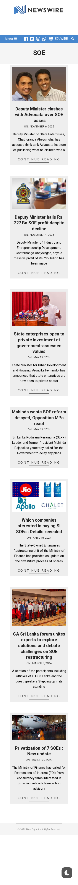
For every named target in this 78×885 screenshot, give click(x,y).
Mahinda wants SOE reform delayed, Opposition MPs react (39, 417)
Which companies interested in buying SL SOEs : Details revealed (39, 525)
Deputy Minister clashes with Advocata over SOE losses (39, 114)
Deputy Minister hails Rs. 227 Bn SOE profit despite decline (39, 223)
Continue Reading (39, 159)
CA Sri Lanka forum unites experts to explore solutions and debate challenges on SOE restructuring (39, 645)
